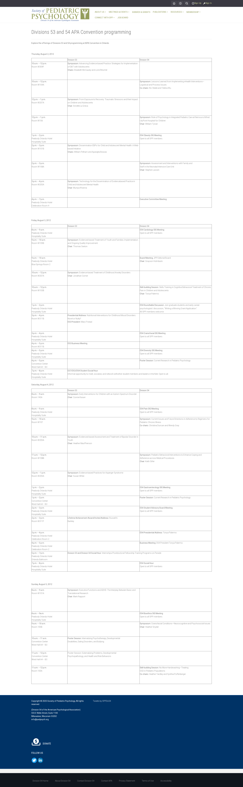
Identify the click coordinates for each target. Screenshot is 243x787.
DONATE (46, 743)
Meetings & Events (118, 12)
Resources (176, 12)
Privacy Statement (127, 781)
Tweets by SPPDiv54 (102, 701)
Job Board (122, 17)
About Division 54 (62, 781)
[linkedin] (40, 760)
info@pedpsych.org (40, 719)
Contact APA (106, 781)
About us (99, 12)
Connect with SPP (104, 17)
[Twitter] (34, 760)
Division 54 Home (40, 781)
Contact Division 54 (85, 781)
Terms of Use (148, 781)
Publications (159, 12)
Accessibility (166, 781)
